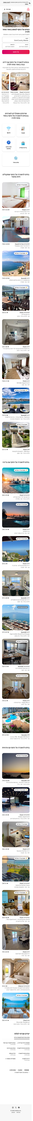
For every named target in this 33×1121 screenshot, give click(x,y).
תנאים (13, 1112)
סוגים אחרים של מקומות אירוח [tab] (22, 1037)
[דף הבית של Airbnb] (28, 9)
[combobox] (16, 40)
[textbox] (22, 46)
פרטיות (18, 1112)
